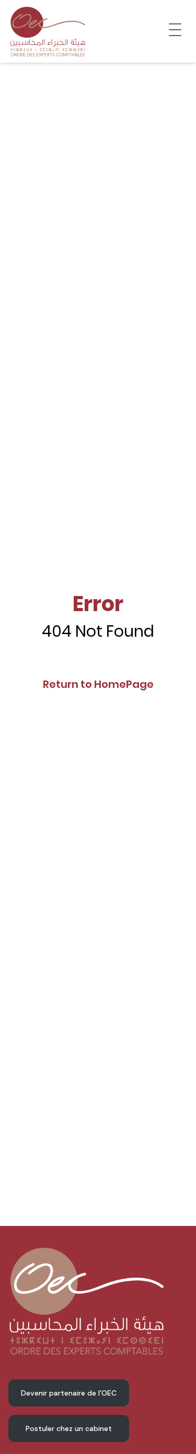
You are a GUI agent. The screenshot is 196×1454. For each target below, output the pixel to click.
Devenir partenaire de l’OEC (69, 1393)
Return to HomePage (98, 684)
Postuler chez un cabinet (69, 1428)
